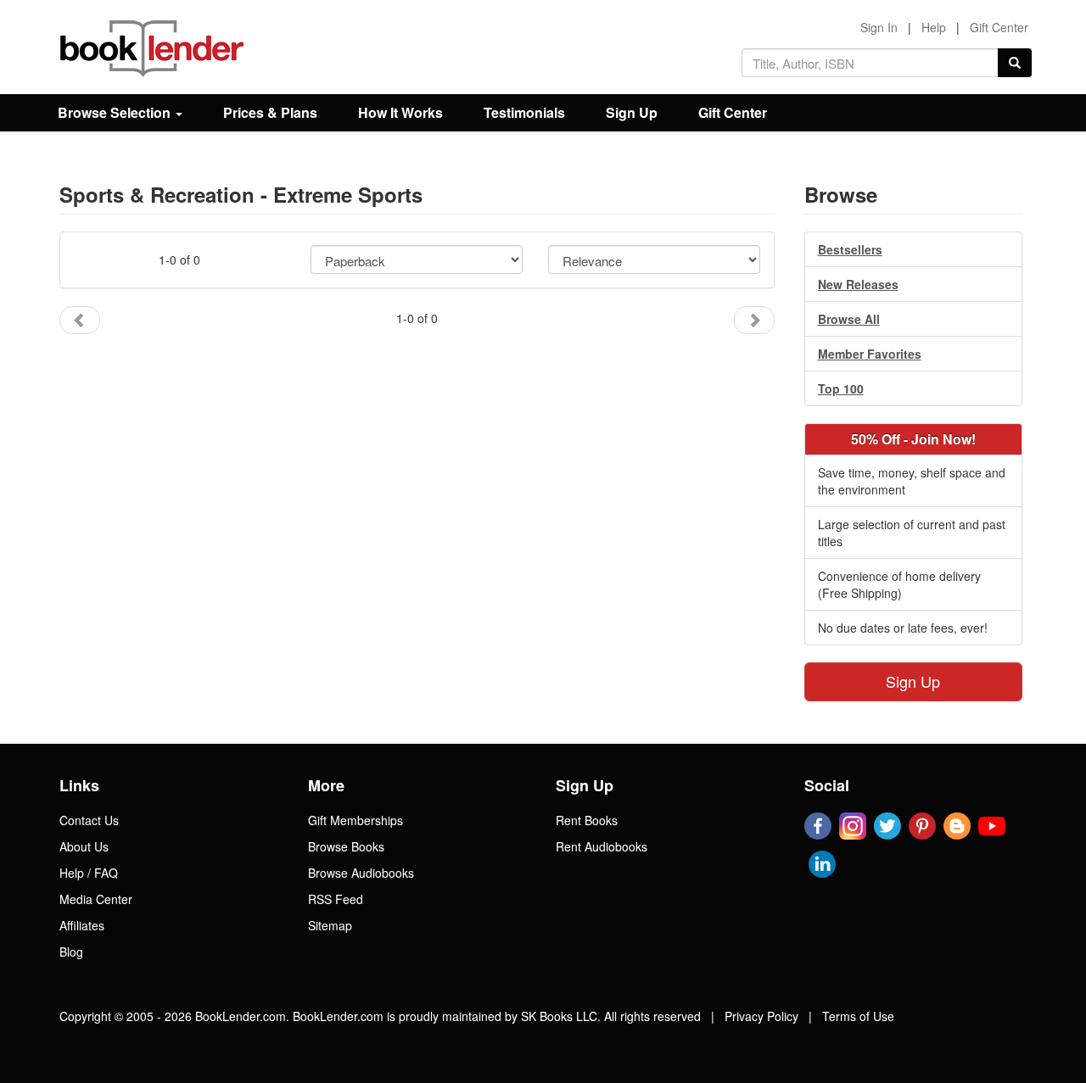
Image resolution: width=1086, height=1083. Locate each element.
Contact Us (89, 820)
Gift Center (999, 27)
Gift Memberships (355, 820)
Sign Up (632, 112)
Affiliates (81, 925)
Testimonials (524, 112)
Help (933, 27)
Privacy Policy (761, 1016)
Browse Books (346, 846)
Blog (71, 951)
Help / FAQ (88, 872)
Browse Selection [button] (116, 112)
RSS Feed (335, 898)
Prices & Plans (270, 112)
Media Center (95, 898)
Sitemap (330, 925)
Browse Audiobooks (361, 872)
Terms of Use (858, 1016)
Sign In (879, 27)
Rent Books (587, 820)
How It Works (400, 112)
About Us (84, 846)
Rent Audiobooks (601, 846)
